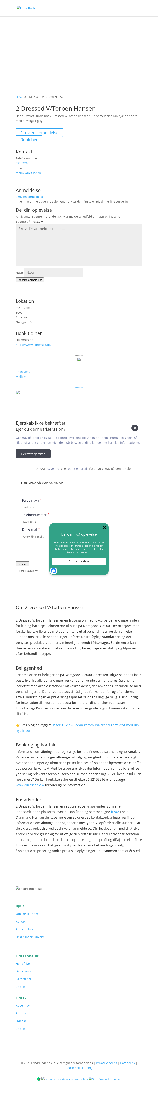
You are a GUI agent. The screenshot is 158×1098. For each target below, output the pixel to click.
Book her (29, 139)
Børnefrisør (23, 979)
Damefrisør (23, 971)
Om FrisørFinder (27, 914)
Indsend (22, 564)
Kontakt (21, 921)
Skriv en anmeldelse (39, 132)
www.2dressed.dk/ (30, 785)
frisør (115, 812)
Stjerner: (23, 221)
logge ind (52, 469)
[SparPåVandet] (105, 1079)
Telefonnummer (35, 515)
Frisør (20, 97)
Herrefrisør (23, 963)
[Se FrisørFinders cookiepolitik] (65, 1079)
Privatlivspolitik (106, 1063)
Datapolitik (127, 1063)
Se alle (20, 987)
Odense (21, 1021)
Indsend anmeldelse (29, 280)
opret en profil (78, 469)
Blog (89, 1068)
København (23, 1005)
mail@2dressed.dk (28, 173)
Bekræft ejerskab (33, 454)
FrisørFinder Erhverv (30, 937)
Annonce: (79, 387)
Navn (19, 273)
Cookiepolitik (74, 1068)
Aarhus (21, 1013)
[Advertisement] (79, 47)
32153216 (22, 163)
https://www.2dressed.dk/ (33, 345)
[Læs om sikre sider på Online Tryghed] (39, 1079)
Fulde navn (32, 500)
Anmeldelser (24, 929)
